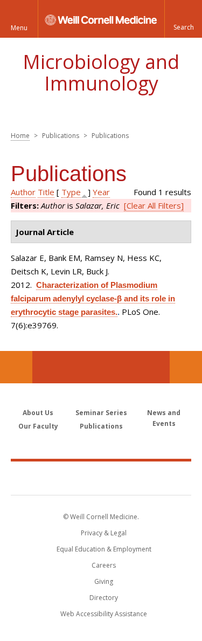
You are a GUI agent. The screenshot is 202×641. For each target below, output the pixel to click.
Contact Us (186, 367)
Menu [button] (19, 27)
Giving (103, 581)
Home (20, 135)
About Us (38, 412)
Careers (104, 565)
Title (46, 192)
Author (23, 192)
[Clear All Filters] (154, 205)
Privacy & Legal (104, 532)
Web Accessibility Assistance (103, 613)
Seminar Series (101, 412)
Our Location (16, 367)
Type (71, 192)
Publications (101, 426)
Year (101, 192)
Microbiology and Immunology (101, 73)
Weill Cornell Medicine (101, 477)
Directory (103, 597)
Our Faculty (38, 426)
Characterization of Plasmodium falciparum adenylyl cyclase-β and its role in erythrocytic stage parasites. (93, 298)
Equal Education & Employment (104, 549)
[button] (183, 19)
